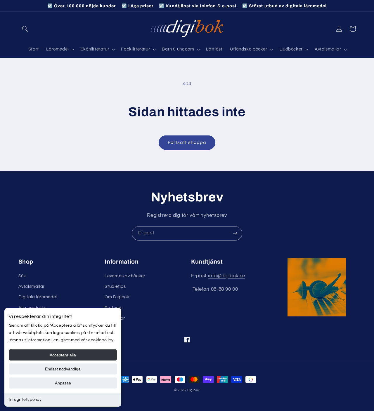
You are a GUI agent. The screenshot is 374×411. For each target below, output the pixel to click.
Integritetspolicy (25, 400)
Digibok (193, 390)
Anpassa (63, 383)
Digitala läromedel (37, 297)
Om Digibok (117, 297)
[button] (25, 28)
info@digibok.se (226, 275)
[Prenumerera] (235, 233)
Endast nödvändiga (63, 369)
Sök (22, 276)
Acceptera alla (63, 355)
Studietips (115, 286)
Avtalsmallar (31, 286)
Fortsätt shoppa (187, 142)
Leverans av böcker (125, 276)
